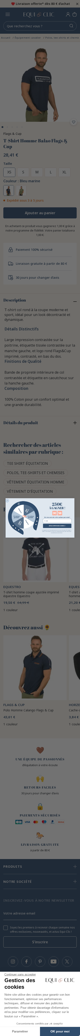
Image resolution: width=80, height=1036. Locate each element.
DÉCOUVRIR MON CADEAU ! (57, 525)
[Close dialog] (7, 500)
